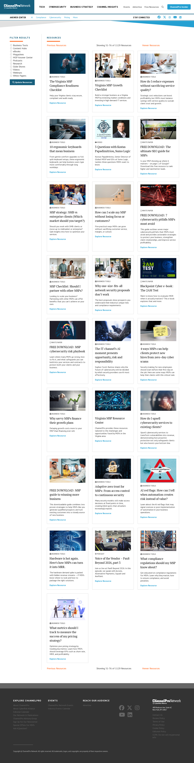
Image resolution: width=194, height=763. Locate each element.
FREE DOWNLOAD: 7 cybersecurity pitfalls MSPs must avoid (157, 219)
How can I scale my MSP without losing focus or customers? (110, 216)
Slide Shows (18, 66)
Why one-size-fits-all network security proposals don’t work (112, 290)
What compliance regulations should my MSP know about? (158, 563)
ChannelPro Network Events (60, 705)
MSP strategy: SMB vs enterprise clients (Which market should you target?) (67, 216)
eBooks (16, 51)
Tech (42, 6)
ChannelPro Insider (179, 7)
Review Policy (159, 718)
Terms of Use (158, 721)
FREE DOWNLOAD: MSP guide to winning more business (65, 494)
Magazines (18, 54)
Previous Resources (56, 45)
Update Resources (23, 82)
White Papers (19, 75)
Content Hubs (19, 48)
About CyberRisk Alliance (24, 708)
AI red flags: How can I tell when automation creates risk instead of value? (157, 494)
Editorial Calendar (21, 712)
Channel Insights (107, 6)
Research (17, 63)
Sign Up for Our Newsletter (25, 721)
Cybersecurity (57, 6)
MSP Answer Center (22, 57)
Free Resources (152, 7)
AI (32, 17)
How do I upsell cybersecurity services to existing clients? (156, 422)
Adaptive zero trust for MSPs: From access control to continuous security (112, 491)
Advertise (137, 7)
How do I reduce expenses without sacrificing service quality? (157, 85)
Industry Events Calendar (59, 708)
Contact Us (157, 715)
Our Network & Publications (25, 715)
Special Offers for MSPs (24, 725)
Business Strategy (81, 6)
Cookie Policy (158, 728)
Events (127, 7)
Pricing (67, 17)
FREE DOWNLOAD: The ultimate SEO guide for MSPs (155, 151)
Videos (16, 69)
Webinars (17, 72)
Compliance (41, 17)
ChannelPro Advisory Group (25, 718)
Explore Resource (58, 103)
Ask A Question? (20, 728)
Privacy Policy (158, 724)
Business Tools (20, 45)
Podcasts (17, 60)
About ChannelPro (21, 705)
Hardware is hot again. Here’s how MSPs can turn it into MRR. (66, 562)
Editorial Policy (159, 731)
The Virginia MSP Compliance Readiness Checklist (64, 85)
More (75, 17)
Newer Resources (151, 45)
